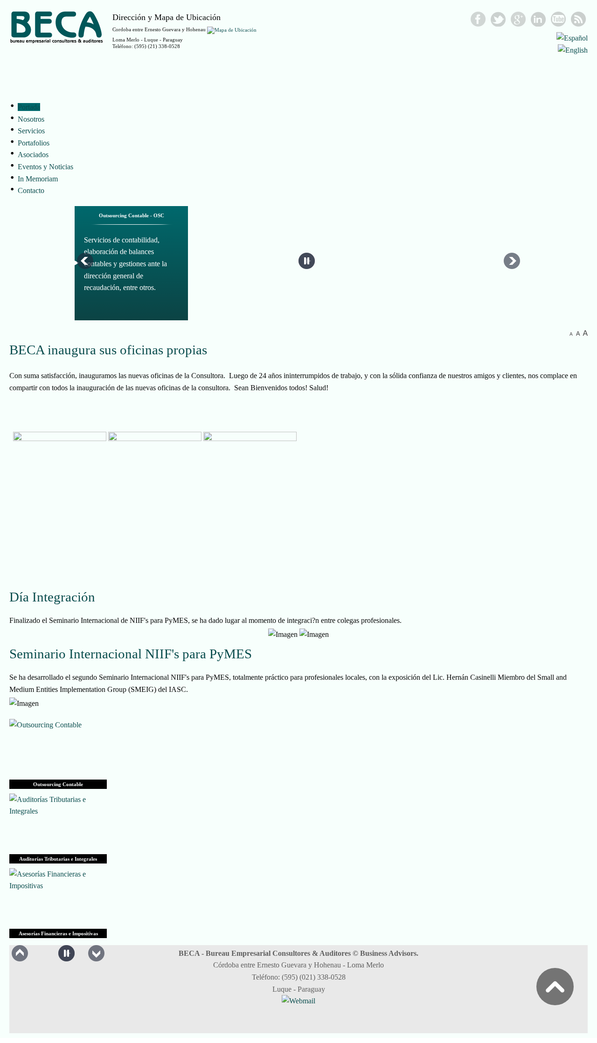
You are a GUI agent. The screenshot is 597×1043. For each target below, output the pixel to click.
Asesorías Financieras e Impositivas (58, 933)
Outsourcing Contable (58, 784)
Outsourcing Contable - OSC (131, 215)
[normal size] (578, 333)
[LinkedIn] (538, 19)
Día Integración (52, 596)
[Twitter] (498, 19)
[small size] (571, 333)
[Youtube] (558, 19)
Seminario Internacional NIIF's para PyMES (130, 653)
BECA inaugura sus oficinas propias (108, 349)
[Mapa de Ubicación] (232, 29)
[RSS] (578, 19)
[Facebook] (478, 19)
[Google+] (518, 19)
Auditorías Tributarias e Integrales (58, 859)
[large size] (585, 333)
